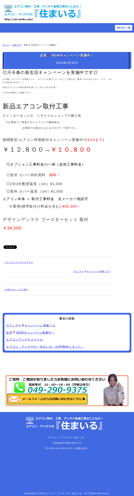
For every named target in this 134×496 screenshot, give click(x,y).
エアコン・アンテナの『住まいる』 (65, 493)
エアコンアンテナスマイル (24, 339)
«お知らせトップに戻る (16, 289)
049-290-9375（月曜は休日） (72, 448)
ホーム (6, 45)
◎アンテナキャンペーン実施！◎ (30, 325)
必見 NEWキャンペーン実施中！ (30, 332)
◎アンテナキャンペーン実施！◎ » (92, 271)
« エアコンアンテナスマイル (19, 262)
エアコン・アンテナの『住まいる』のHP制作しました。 (45, 346)
